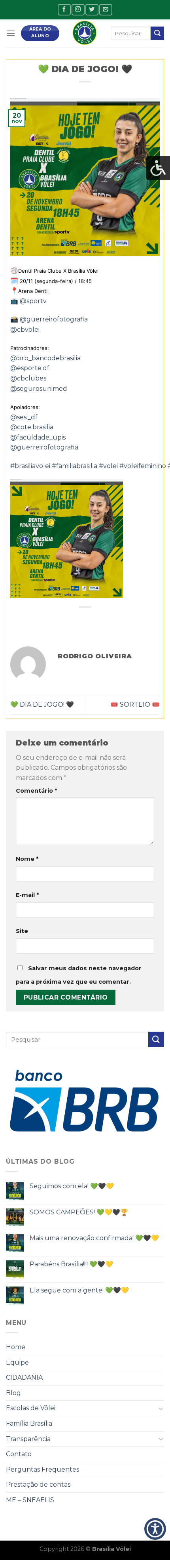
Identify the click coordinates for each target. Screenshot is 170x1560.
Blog (13, 1393)
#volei (108, 466)
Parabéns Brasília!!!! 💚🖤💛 (71, 1264)
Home (15, 1347)
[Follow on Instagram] (78, 9)
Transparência (28, 1439)
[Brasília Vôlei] (85, 33)
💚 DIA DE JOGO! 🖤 (42, 704)
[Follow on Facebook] (64, 9)
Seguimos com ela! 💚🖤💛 (72, 1186)
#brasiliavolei (30, 466)
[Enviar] (157, 33)
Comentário (36, 790)
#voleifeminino (142, 466)
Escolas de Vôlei (30, 1408)
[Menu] (10, 33)
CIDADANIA (24, 1377)
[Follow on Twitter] (91, 9)
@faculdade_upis (38, 437)
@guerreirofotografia (54, 319)
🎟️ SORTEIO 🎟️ (135, 704)
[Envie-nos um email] (105, 9)
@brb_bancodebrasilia (45, 358)
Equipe (17, 1362)
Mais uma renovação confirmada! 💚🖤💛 (94, 1238)
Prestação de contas (38, 1484)
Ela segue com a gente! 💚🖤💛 (79, 1290)
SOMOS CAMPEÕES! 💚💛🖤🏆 (79, 1212)
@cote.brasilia (31, 427)
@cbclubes (28, 378)
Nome (27, 858)
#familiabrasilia (74, 466)
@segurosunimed (38, 388)
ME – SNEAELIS (30, 1500)
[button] (155, 1529)
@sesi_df (24, 417)
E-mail (27, 895)
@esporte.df (29, 368)
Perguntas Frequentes (42, 1469)
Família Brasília (29, 1423)
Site (22, 931)
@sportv (33, 301)
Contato (19, 1454)
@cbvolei (25, 329)
